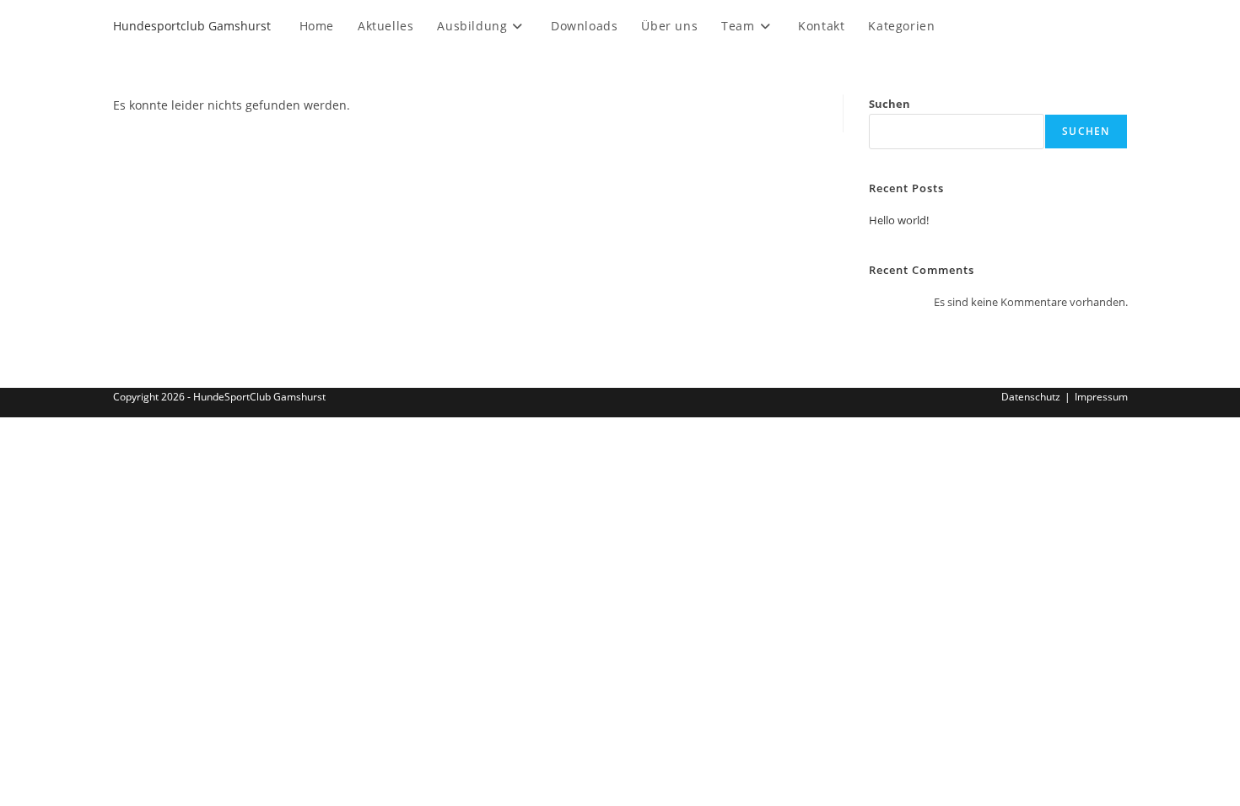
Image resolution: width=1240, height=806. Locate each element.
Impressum (1101, 397)
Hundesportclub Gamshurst (192, 26)
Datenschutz (1030, 397)
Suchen (889, 103)
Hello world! (899, 220)
